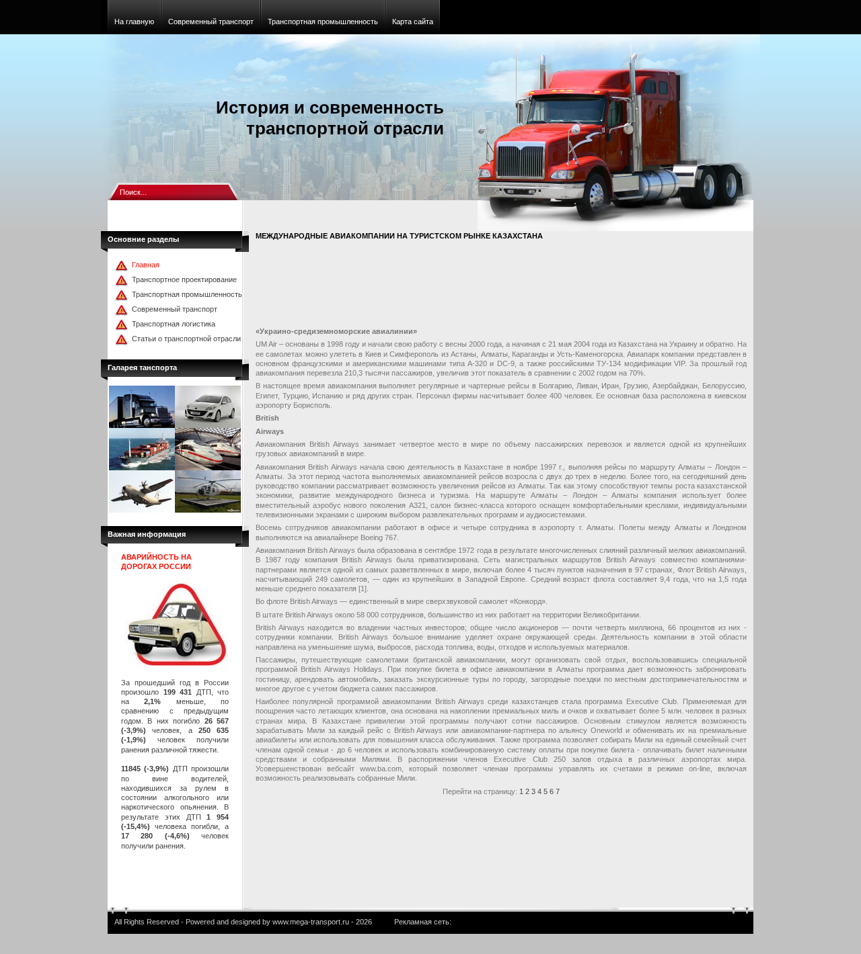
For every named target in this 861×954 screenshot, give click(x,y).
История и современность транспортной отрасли (330, 117)
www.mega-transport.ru (310, 922)
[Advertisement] (500, 286)
